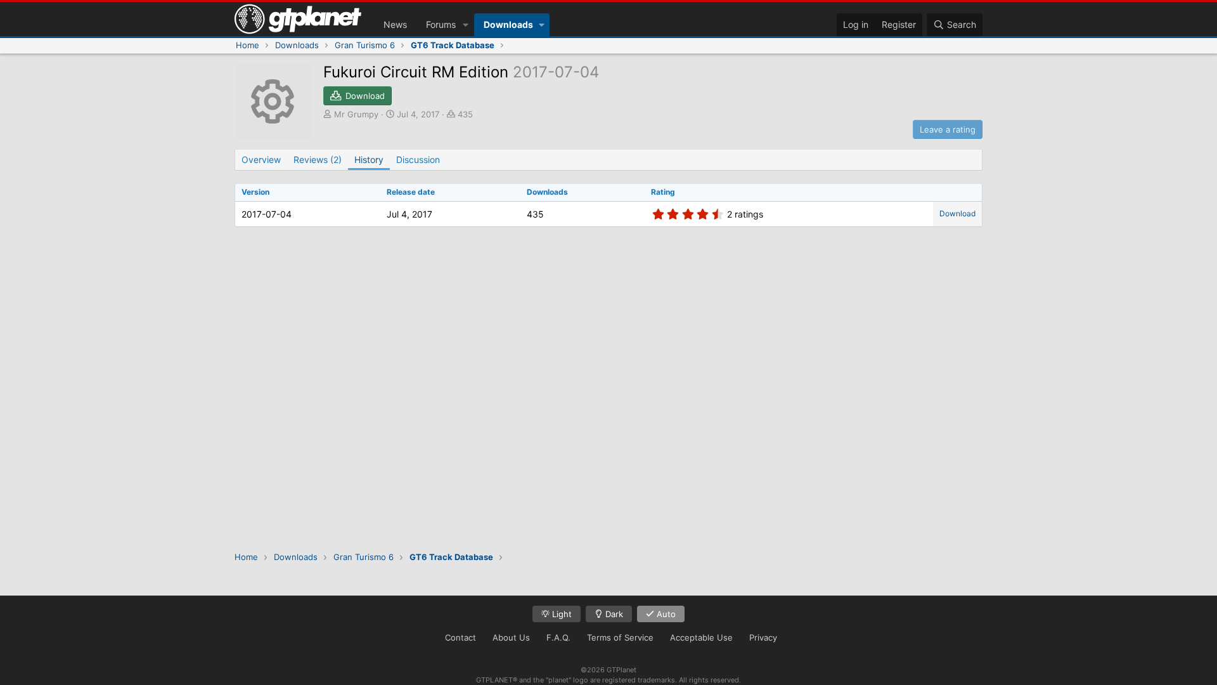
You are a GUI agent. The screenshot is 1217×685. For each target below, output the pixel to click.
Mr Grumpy (356, 114)
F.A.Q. (558, 637)
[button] (465, 24)
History (368, 159)
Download (957, 213)
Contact (460, 637)
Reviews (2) (317, 159)
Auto (665, 614)
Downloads (508, 24)
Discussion (418, 159)
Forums (441, 24)
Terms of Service (620, 637)
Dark (613, 614)
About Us (511, 637)
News (395, 24)
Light (561, 614)
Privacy (763, 637)
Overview (261, 159)
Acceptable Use (701, 637)
